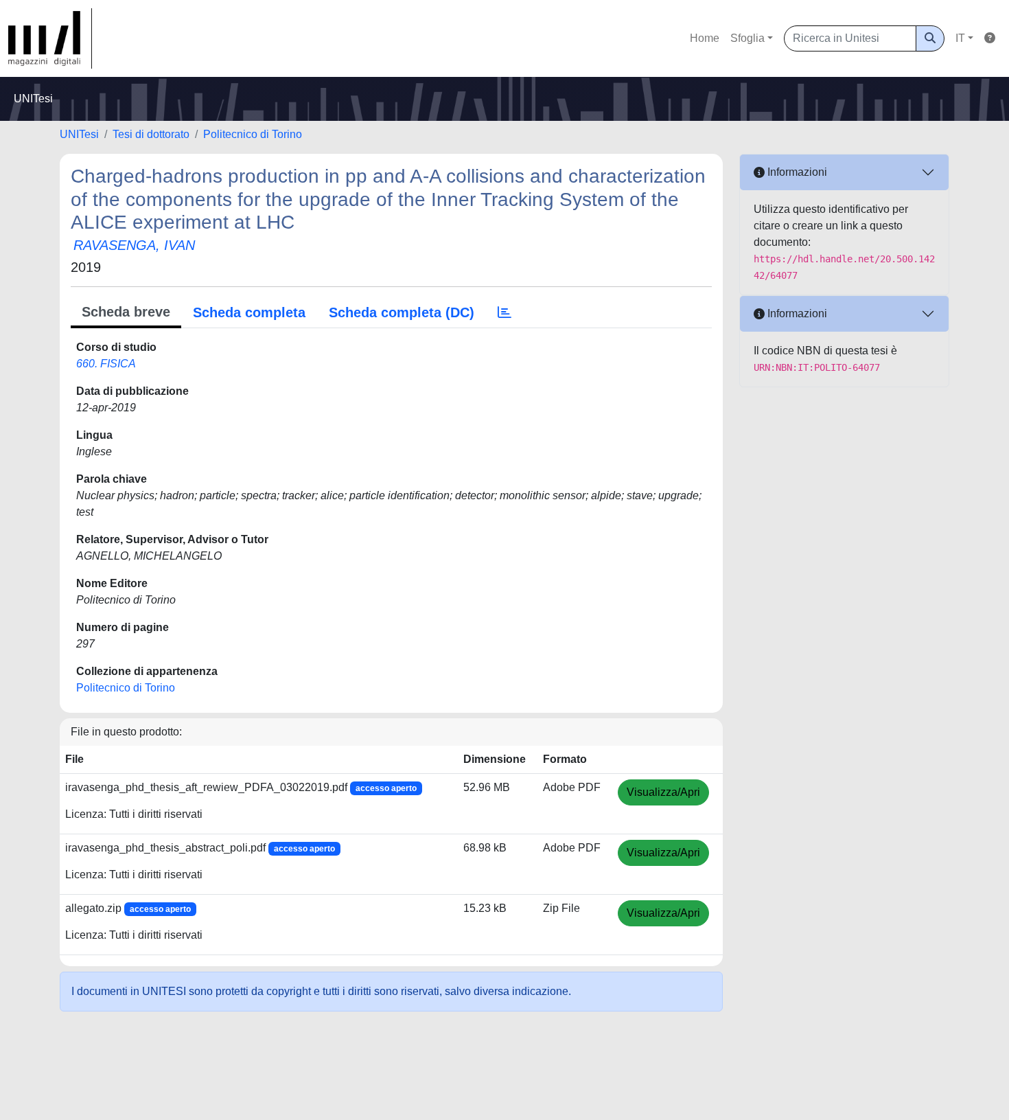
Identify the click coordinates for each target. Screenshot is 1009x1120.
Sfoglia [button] (747, 38)
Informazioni (796, 172)
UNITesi (79, 134)
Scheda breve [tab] (126, 311)
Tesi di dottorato (151, 134)
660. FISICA (106, 363)
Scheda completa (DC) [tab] (401, 312)
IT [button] (960, 38)
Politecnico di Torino (252, 134)
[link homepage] (50, 38)
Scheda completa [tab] (249, 312)
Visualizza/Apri (663, 792)
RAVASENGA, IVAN (134, 245)
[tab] (504, 312)
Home (704, 38)
